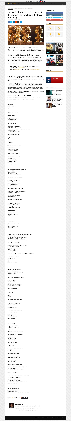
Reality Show (45, 3)
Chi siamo (36, 417)
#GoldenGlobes (16, 69)
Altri (54, 3)
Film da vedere (54, 94)
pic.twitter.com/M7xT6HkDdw (34, 69)
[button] (62, 3)
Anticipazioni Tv (33, 3)
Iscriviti (61, 19)
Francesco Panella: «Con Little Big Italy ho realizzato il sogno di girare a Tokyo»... (57, 98)
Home (19, 3)
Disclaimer (53, 417)
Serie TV (51, 3)
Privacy (50, 417)
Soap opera (39, 3)
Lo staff (39, 417)
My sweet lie (54, 106)
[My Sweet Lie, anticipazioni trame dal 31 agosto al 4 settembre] (49, 105)
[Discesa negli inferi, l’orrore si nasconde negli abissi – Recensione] (49, 92)
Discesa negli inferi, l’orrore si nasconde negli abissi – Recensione (57, 92)
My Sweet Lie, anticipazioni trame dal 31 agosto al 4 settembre (57, 104)
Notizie (12, 8)
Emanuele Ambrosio (12, 19)
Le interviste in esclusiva (56, 100)
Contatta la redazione (45, 417)
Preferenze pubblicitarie (59, 417)
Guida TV (22, 3)
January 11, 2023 (27, 71)
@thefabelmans (21, 67)
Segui (62, 15)
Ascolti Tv (28, 3)
